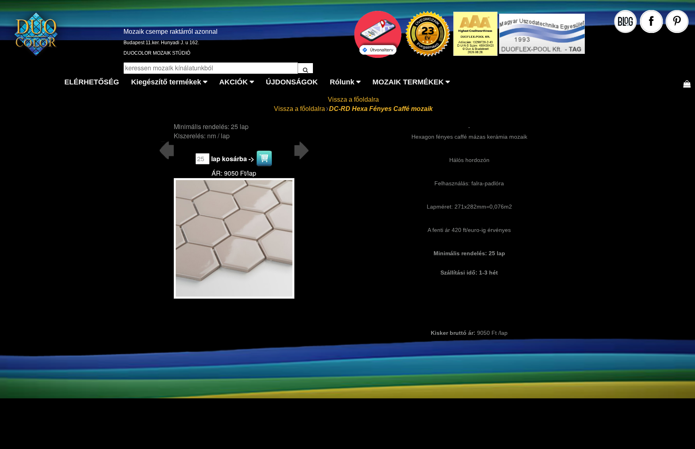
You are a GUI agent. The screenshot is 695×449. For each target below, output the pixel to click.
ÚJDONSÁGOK (292, 82)
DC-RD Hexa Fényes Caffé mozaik (381, 108)
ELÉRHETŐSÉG (91, 82)
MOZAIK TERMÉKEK (408, 82)
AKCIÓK (233, 82)
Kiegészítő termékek (166, 82)
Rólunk (342, 82)
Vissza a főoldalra (353, 99)
